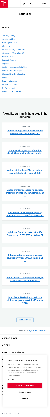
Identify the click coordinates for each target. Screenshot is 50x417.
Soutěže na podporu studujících (14, 67)
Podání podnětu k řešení (11, 91)
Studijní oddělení (8, 39)
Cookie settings (24, 392)
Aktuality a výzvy (8, 36)
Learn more (11, 379)
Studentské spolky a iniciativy (13, 74)
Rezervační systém (9, 81)
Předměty (6, 46)
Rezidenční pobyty (9, 60)
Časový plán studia (9, 42)
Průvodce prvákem (9, 84)
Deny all (25, 398)
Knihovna (5, 77)
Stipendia (6, 63)
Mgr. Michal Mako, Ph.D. (38, 331)
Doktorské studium (9, 88)
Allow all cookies (25, 386)
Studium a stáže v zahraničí (13, 53)
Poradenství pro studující (12, 70)
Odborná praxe (8, 56)
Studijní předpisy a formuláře (13, 49)
